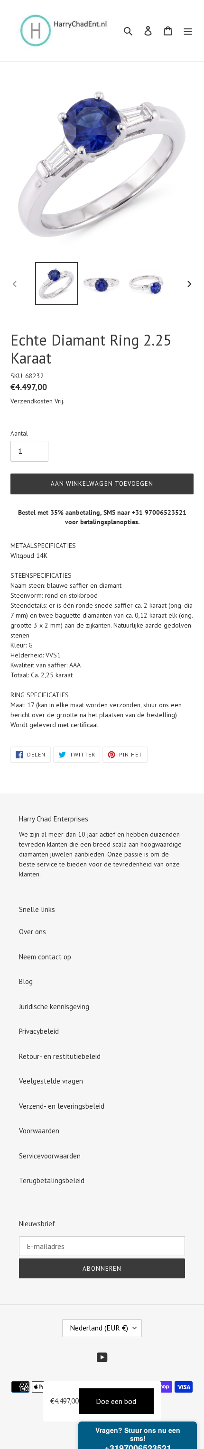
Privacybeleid (39, 1031)
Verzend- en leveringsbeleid (61, 1106)
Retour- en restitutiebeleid (60, 1056)
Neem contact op (45, 956)
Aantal (19, 433)
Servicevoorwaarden (50, 1155)
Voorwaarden (39, 1130)
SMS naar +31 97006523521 (144, 512)
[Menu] (188, 30)
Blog (26, 981)
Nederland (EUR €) (99, 1327)
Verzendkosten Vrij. (37, 401)
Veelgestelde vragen (51, 1080)
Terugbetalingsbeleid (51, 1180)
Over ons (32, 931)
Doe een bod (116, 1401)
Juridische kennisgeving (54, 1006)
